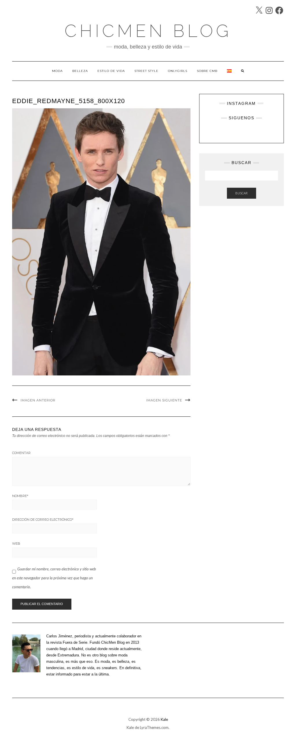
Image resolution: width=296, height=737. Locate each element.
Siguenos (241, 118)
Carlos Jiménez (59, 636)
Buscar (241, 193)
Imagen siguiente (164, 400)
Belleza (80, 71)
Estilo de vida (111, 71)
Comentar (21, 453)
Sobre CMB (207, 71)
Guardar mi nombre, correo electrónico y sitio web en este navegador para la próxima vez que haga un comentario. (54, 578)
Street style (146, 71)
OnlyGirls (177, 71)
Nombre (20, 496)
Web (16, 543)
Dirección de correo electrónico (42, 520)
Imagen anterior (38, 400)
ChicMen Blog (148, 31)
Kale (164, 719)
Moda (57, 71)
